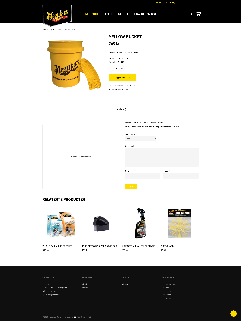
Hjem (44, 30)
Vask (60, 30)
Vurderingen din (132, 134)
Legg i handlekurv (122, 78)
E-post (166, 171)
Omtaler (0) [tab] (120, 109)
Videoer (125, 284)
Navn (127, 171)
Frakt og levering (168, 284)
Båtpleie (85, 288)
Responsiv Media (85, 317)
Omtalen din (130, 146)
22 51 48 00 (53, 291)
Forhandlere (166, 291)
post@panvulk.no (55, 295)
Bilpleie (52, 30)
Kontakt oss (166, 298)
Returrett (165, 288)
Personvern (166, 295)
